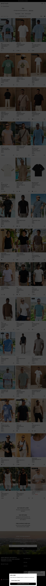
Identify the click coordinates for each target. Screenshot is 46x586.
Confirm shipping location (23, 583)
